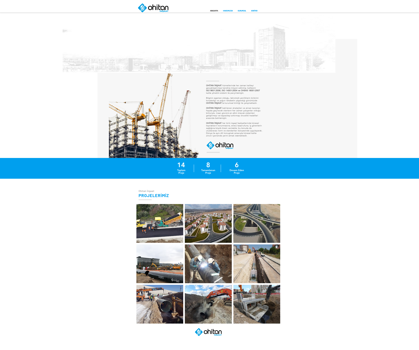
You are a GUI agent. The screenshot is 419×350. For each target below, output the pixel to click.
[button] (159, 223)
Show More (208, 326)
